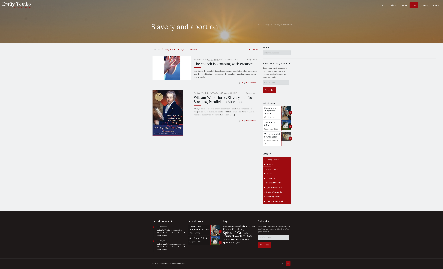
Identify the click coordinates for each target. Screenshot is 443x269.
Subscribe (269, 90)
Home (257, 25)
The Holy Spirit (273, 196)
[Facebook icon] (282, 263)
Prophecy (270, 178)
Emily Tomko (213, 59)
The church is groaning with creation (223, 64)
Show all (254, 49)
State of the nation (274, 192)
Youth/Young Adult (275, 201)
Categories (169, 49)
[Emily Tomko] (16, 5)
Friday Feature (273, 160)
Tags (182, 49)
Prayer (269, 173)
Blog (267, 25)
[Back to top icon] (288, 263)
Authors (193, 49)
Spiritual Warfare (274, 187)
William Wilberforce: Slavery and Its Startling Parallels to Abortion (223, 99)
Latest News (272, 169)
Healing (269, 164)
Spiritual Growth (273, 183)
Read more (251, 83)
